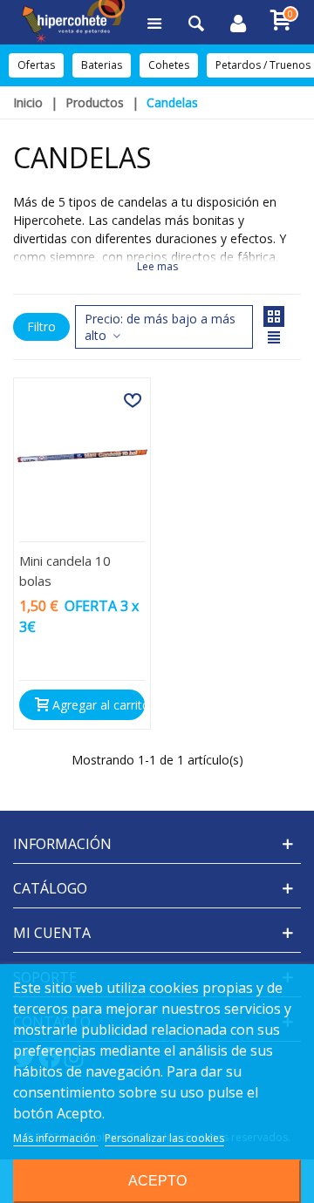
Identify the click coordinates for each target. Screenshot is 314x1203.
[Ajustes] (238, 22)
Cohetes (168, 65)
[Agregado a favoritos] (132, 400)
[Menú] (154, 22)
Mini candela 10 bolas (65, 570)
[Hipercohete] (73, 22)
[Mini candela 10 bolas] (82, 455)
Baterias (101, 65)
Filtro (41, 326)
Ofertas (36, 65)
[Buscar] (196, 22)
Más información (56, 1138)
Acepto (157, 1180)
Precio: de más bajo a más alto (160, 326)
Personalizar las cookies (164, 1138)
